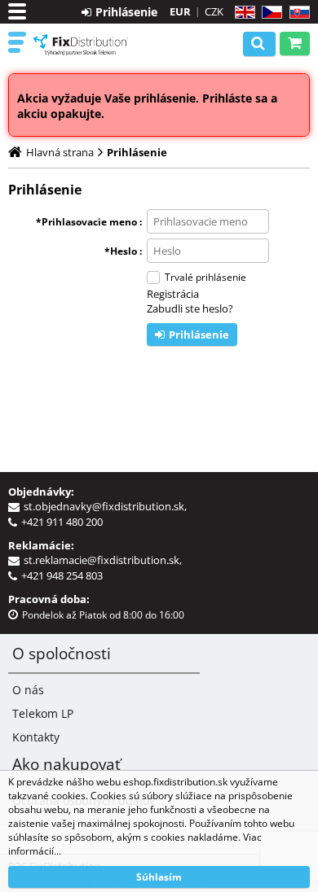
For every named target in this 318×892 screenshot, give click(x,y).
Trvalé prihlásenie (205, 277)
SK (296, 13)
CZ (269, 13)
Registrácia (173, 293)
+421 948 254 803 (62, 575)
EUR (180, 11)
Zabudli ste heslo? (190, 308)
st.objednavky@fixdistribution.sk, (108, 506)
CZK (214, 11)
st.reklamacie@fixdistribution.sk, (105, 560)
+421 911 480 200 (62, 521)
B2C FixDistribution (81, 45)
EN (243, 13)
